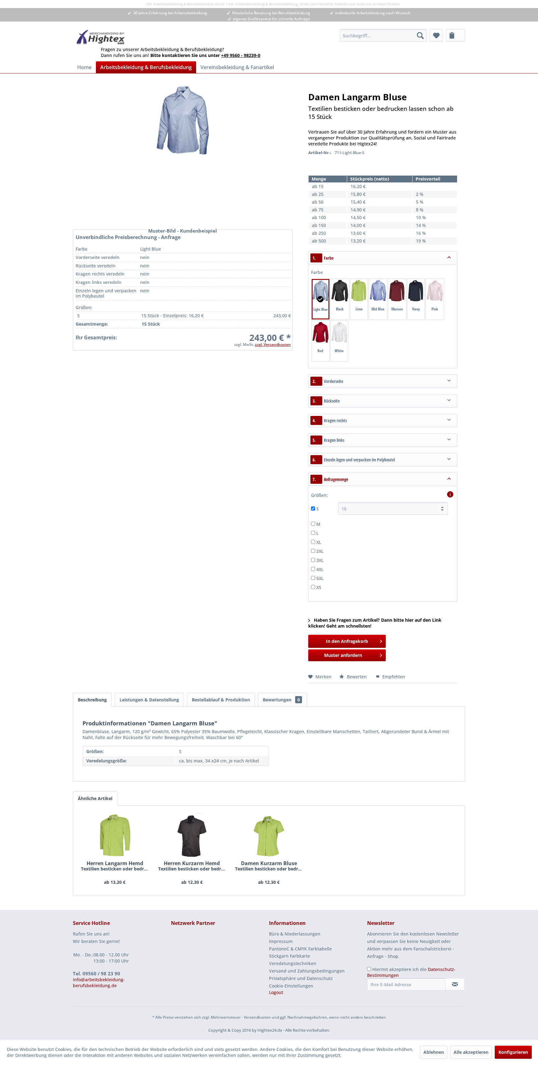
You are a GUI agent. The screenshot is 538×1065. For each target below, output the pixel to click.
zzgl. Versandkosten (273, 344)
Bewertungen (281, 700)
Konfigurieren (513, 1052)
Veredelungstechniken (292, 963)
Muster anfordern (343, 655)
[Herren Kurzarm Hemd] (192, 835)
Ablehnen (433, 1052)
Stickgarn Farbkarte (289, 956)
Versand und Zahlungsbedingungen (307, 971)
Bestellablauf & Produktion (221, 700)
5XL (319, 578)
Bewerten (357, 677)
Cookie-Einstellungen (291, 986)
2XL (319, 551)
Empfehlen (393, 677)
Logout (276, 992)
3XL (319, 560)
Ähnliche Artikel (95, 798)
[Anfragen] (455, 35)
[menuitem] (383, 35)
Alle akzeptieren (471, 1052)
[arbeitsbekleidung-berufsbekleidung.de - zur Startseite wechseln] (100, 37)
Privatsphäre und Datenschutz (301, 978)
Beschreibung (92, 700)
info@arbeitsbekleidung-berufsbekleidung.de (99, 982)
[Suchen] (420, 35)
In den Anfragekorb (347, 641)
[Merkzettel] (436, 35)
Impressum (281, 941)
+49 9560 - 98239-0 (240, 55)
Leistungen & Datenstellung (149, 700)
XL (318, 542)
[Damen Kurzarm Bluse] (269, 835)
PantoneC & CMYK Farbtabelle (300, 949)
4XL (319, 569)
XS (318, 587)
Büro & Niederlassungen (294, 934)
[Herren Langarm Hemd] (115, 835)
